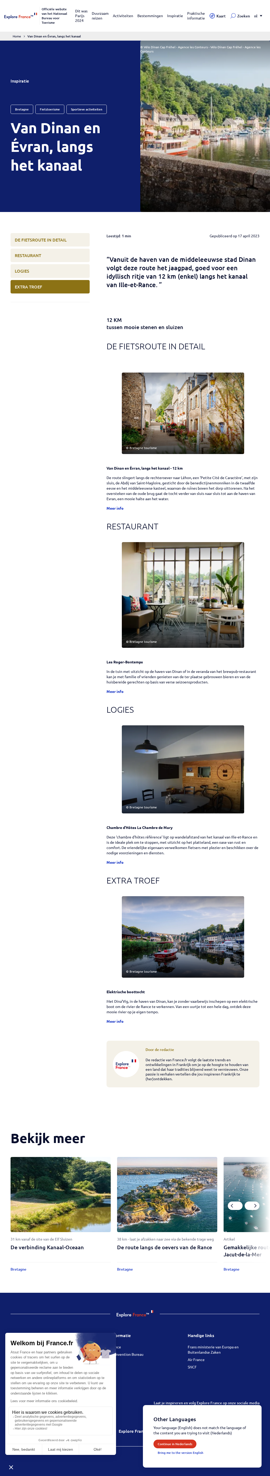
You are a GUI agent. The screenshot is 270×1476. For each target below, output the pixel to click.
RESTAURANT (28, 255)
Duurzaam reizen (100, 15)
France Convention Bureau (121, 1354)
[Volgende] (252, 1206)
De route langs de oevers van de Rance (164, 1247)
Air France (196, 1359)
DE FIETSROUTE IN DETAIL (41, 240)
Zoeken (243, 15)
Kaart (221, 15)
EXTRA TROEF (28, 287)
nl (255, 15)
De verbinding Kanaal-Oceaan (47, 1247)
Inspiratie (175, 15)
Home (17, 36)
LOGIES (22, 271)
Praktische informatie (196, 15)
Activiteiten (123, 15)
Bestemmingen (150, 15)
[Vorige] (235, 1206)
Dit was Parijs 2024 (81, 15)
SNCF (192, 1366)
